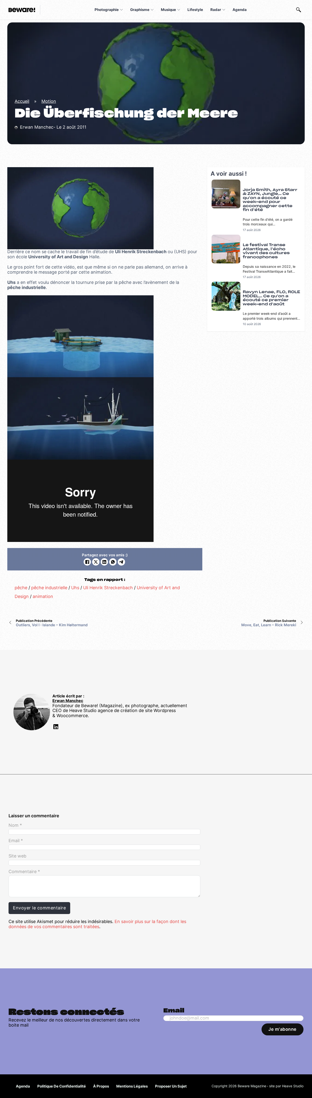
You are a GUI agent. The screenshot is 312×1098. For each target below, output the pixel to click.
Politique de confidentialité (61, 1086)
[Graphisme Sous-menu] (152, 10)
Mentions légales (132, 1086)
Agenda (240, 9)
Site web (17, 856)
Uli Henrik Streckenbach (108, 587)
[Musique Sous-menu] (178, 10)
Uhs (75, 587)
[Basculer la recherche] (298, 10)
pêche (21, 587)
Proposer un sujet (171, 1086)
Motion (48, 101)
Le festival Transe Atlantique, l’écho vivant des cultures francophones (266, 251)
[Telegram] (121, 562)
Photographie (107, 9)
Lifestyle (195, 9)
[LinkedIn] (104, 562)
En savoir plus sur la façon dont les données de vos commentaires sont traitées (97, 924)
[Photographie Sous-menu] (121, 10)
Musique (168, 9)
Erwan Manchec (67, 700)
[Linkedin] (55, 727)
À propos (101, 1086)
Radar (215, 9)
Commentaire (24, 871)
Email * (16, 840)
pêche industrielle (49, 587)
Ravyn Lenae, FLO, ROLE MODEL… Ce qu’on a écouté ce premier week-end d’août (271, 298)
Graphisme (139, 9)
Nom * (15, 825)
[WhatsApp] (113, 562)
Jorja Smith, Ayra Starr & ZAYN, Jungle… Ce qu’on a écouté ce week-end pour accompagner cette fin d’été (270, 200)
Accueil (22, 101)
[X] (95, 562)
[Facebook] (87, 562)
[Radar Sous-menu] (223, 10)
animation (43, 596)
